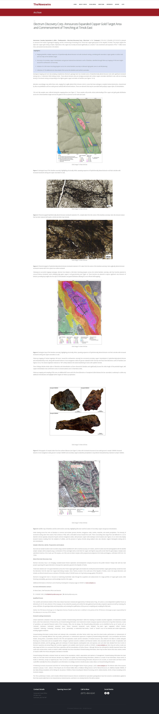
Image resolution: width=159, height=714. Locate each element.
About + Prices (83, 4)
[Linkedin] (108, 693)
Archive (117, 4)
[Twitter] (105, 693)
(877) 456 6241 (88, 693)
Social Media (92, 4)
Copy (123, 4)
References (110, 4)
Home (75, 4)
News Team (101, 4)
